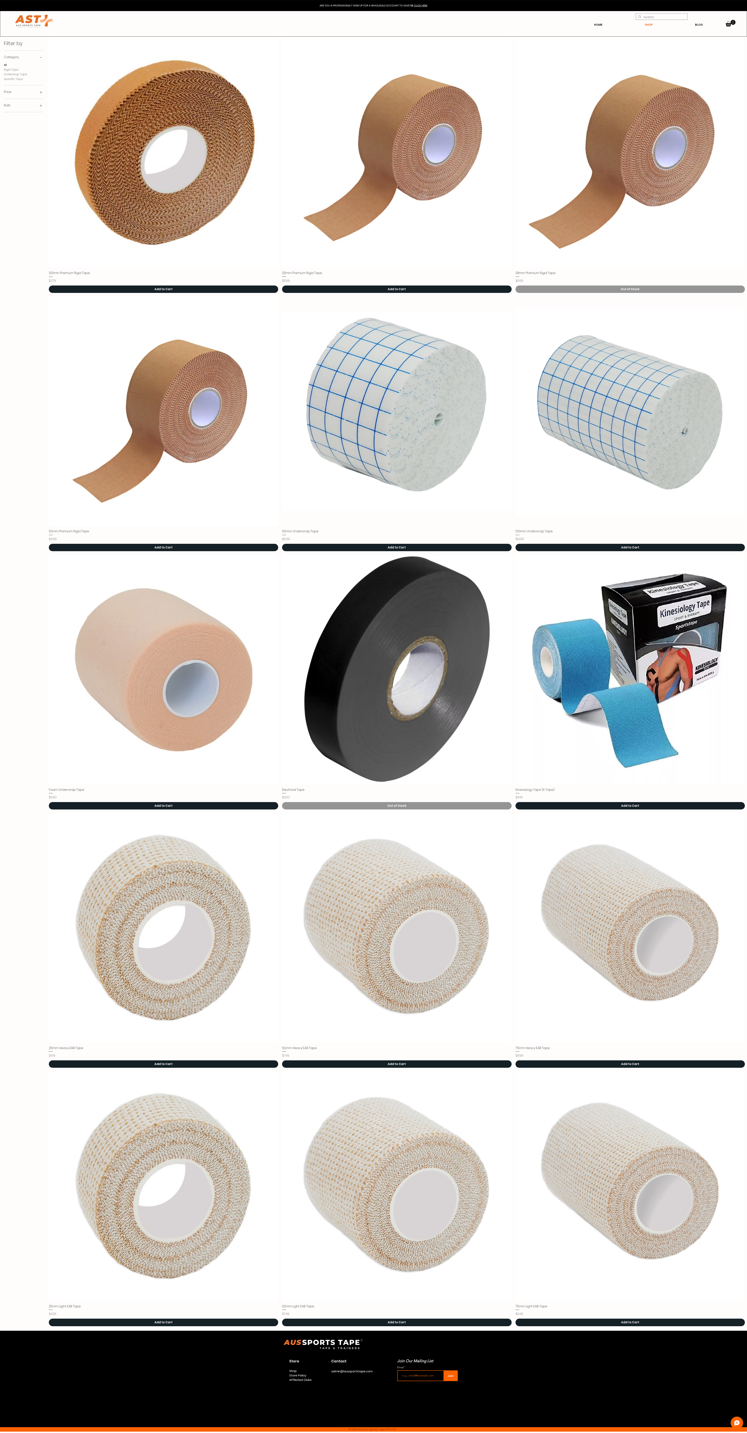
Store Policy (297, 1375)
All (5, 65)
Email (400, 1367)
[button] (731, 23)
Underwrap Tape (15, 74)
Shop (293, 1371)
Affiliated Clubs (300, 1380)
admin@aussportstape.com (352, 1371)
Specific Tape (13, 79)
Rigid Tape (11, 70)
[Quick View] (163, 153)
